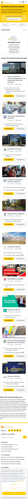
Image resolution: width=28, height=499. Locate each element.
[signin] (23, 2)
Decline (14, 489)
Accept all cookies (14, 493)
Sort (24, 30)
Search (4, 24)
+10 (6, 286)
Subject (13, 24)
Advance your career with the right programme (12, 457)
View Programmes (20, 96)
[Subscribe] (24, 437)
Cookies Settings (14, 484)
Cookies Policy (20, 481)
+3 (24, 187)
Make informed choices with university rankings (12, 459)
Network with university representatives (11, 461)
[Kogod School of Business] (5, 214)
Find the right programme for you (9, 444)
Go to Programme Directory (14, 19)
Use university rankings (6, 447)
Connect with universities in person (9, 449)
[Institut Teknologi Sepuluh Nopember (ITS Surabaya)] (5, 341)
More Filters (22, 24)
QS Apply (10, 409)
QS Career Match (4, 413)
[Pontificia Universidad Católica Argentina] (5, 180)
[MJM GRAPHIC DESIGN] (5, 279)
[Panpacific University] (5, 149)
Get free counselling (6, 451)
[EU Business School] (5, 310)
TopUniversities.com (5, 399)
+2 (17, 125)
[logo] (6, 2)
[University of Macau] (5, 247)
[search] (20, 2)
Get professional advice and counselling (11, 463)
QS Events (2, 409)
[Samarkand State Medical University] (5, 116)
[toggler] (26, 2)
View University (8, 96)
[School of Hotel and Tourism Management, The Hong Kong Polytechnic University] (5, 77)
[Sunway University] (5, 377)
